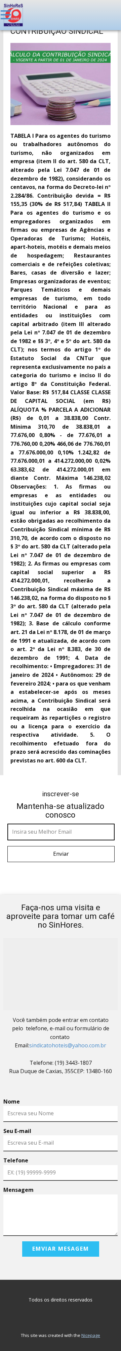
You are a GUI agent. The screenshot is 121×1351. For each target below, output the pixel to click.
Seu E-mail (17, 1131)
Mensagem (18, 1189)
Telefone (15, 1160)
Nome (11, 1101)
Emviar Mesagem (60, 1248)
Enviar (61, 853)
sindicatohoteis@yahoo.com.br (67, 1045)
